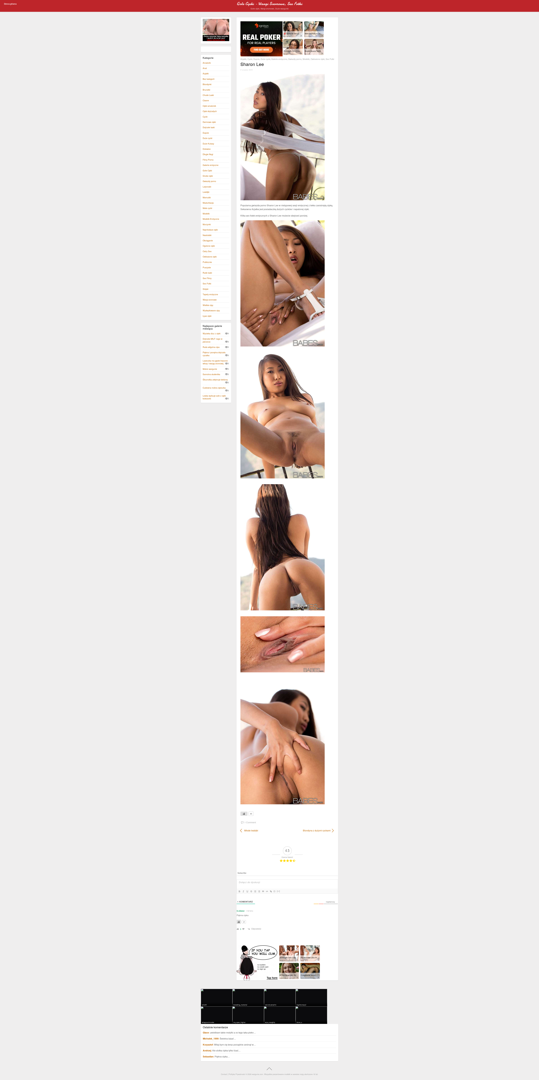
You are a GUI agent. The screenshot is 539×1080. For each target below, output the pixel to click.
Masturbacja (208, 202)
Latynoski (207, 186)
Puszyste (207, 267)
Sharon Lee (252, 64)
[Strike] (251, 891)
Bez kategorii (208, 78)
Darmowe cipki (209, 121)
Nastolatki (207, 235)
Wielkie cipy (208, 305)
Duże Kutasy (208, 143)
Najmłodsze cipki (210, 229)
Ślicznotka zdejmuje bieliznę (215, 379)
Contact (224, 1074)
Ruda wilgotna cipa (211, 347)
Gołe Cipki (207, 170)
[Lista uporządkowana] (255, 891)
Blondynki (207, 84)
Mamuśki (207, 197)
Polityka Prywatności (237, 1074)
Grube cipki (208, 175)
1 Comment (250, 822)
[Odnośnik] (271, 891)
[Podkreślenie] (247, 891)
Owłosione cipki (318, 58)
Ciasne (206, 100)
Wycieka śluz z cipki (211, 333)
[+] (278, 891)
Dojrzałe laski (209, 127)
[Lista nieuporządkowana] (259, 891)
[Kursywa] (243, 891)
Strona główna (10, 3)
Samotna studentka (211, 374)
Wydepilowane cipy (211, 310)
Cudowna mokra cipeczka (214, 387)
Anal (205, 68)
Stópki (205, 288)
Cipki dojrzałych (210, 111)
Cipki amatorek (209, 105)
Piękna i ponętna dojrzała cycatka (214, 354)
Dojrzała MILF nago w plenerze (212, 340)
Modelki (306, 58)
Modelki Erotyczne (211, 218)
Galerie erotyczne (279, 58)
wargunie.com (257, 1074)
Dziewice (207, 148)
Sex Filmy (207, 278)
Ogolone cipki (209, 245)
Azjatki (243, 58)
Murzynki (207, 224)
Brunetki (206, 89)
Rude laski (207, 272)
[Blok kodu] (267, 891)
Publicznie (207, 262)
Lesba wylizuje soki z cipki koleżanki (214, 397)
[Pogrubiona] (239, 891)
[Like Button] (243, 814)
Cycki (249, 58)
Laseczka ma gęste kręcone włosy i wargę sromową (215, 362)
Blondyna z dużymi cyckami (310, 830)
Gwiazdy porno (295, 58)
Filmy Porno (208, 159)
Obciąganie (208, 240)
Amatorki (207, 62)
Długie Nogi (208, 154)
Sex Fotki (330, 58)
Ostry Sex (207, 251)
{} (275, 891)
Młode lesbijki (251, 830)
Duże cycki (265, 58)
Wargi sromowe (210, 299)
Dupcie (256, 58)
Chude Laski (208, 95)
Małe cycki (207, 208)
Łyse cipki (207, 315)
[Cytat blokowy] (263, 891)
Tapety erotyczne (210, 294)
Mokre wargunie (210, 368)
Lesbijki (206, 191)
